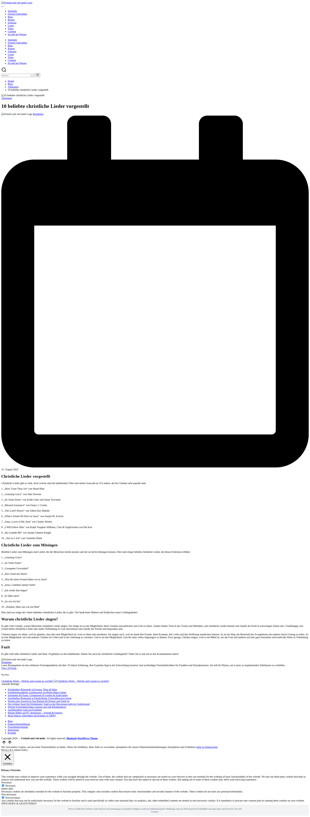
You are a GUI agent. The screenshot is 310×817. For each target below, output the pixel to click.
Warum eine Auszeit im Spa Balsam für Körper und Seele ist (38, 701)
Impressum (13, 730)
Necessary (10, 785)
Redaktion (6, 662)
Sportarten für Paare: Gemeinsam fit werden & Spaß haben (38, 695)
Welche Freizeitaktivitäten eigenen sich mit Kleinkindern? (37, 707)
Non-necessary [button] (8, 794)
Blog (10, 721)
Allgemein (6, 98)
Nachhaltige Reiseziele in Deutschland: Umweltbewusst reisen (39, 698)
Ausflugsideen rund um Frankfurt (25, 710)
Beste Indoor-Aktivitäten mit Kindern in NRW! (32, 715)
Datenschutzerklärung (19, 724)
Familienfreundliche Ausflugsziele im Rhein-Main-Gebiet (37, 692)
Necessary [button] (6, 782)
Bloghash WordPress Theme (82, 738)
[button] (33, 75)
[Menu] (2, 6)
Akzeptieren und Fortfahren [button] (181, 747)
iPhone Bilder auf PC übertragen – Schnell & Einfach (35, 712)
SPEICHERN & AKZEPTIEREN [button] (19, 803)
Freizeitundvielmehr (18, 727)
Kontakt (12, 732)
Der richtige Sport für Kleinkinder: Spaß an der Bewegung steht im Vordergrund (49, 704)
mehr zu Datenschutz (207, 747)
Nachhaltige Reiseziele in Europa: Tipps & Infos (32, 689)
